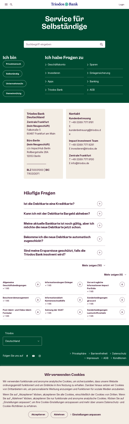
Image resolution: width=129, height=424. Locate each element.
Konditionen (119, 358)
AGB (92, 89)
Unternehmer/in (14, 83)
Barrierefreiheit (99, 353)
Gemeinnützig (13, 93)
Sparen (94, 64)
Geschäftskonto (57, 64)
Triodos (9, 333)
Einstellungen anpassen (86, 414)
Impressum (93, 358)
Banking (94, 81)
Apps (50, 81)
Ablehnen (59, 414)
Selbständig (12, 73)
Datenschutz (119, 353)
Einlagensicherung (100, 72)
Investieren (54, 72)
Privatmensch (13, 64)
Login (121, 4)
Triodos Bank (55, 89)
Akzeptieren (38, 414)
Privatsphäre (79, 353)
